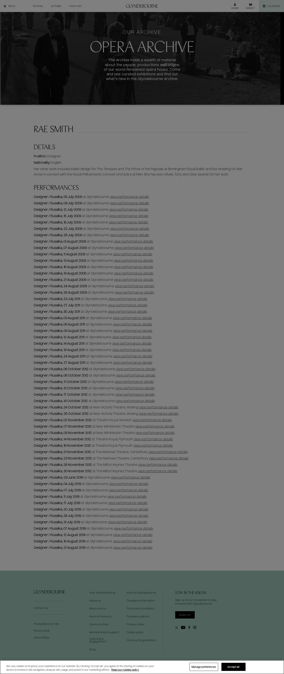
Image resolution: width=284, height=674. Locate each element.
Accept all (233, 666)
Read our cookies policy (125, 669)
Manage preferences (203, 666)
